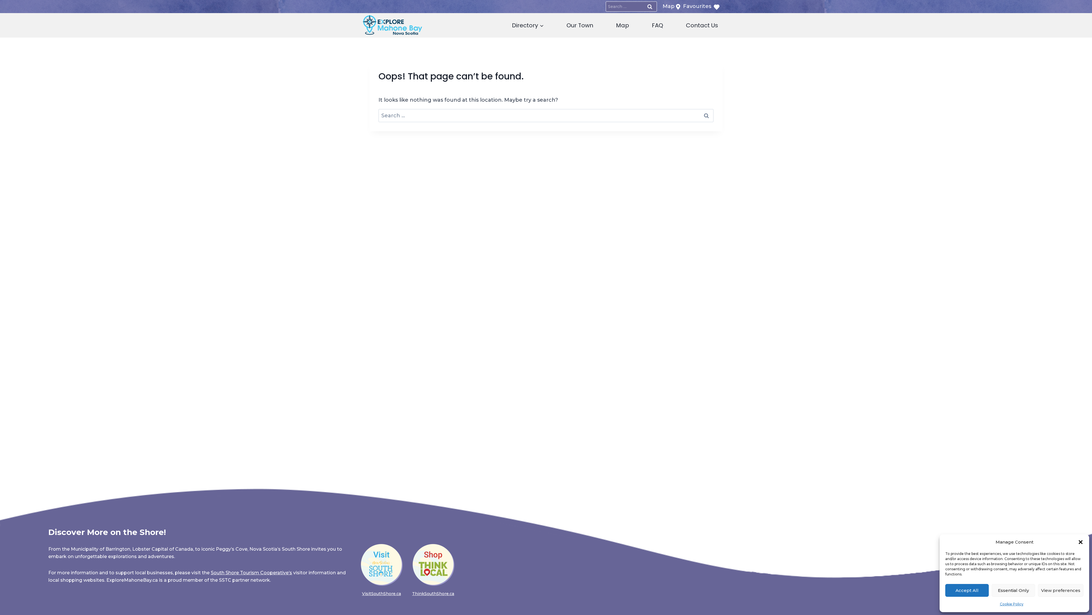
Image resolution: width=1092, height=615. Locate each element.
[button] (1080, 542)
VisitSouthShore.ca (381, 593)
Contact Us (702, 25)
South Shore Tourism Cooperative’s (251, 572)
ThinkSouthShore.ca (433, 593)
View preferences (1060, 590)
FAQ (657, 25)
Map (622, 25)
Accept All (967, 590)
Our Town (579, 25)
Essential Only (1013, 590)
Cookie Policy (1011, 604)
